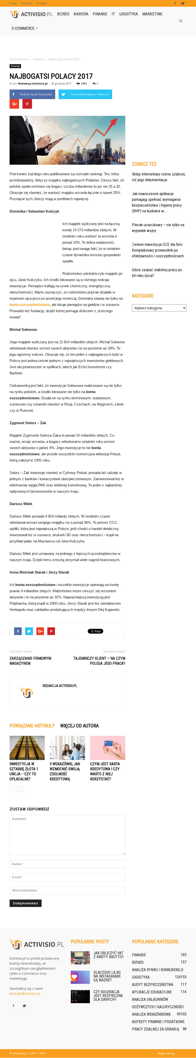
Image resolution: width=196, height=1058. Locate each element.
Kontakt (42, 3)
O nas (13, 3)
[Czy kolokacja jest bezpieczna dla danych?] (80, 996)
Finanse (100, 13)
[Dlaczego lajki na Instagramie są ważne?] (80, 977)
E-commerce (23, 28)
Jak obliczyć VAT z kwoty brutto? (108, 955)
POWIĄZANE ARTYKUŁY (32, 726)
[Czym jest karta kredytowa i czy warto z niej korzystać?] (107, 748)
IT (113, 13)
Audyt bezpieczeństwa (152, 984)
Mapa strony (166, 1053)
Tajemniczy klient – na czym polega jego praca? (99, 661)
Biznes (63, 13)
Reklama (26, 3)
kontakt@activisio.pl (25, 993)
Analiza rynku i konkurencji (157, 970)
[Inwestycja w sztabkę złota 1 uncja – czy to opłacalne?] (27, 748)
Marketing (152, 13)
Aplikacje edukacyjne (152, 992)
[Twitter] (182, 3)
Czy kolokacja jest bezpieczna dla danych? (108, 996)
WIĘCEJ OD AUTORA (79, 726)
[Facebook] (175, 3)
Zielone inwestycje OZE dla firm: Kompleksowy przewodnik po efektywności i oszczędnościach (158, 250)
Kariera (81, 13)
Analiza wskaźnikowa (151, 1014)
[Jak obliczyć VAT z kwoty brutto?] (80, 957)
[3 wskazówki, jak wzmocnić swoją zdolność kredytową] (67, 748)
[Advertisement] (98, 46)
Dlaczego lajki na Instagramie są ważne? (107, 976)
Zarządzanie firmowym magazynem (30, 661)
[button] (180, 21)
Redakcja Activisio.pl (33, 83)
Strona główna (19, 59)
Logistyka (128, 13)
